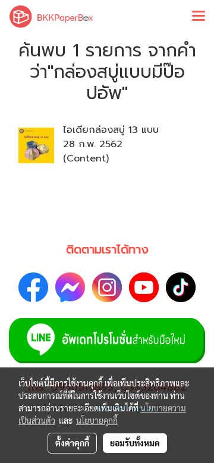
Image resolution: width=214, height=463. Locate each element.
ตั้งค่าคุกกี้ (72, 442)
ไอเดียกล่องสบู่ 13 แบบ (111, 130)
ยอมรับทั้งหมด (135, 442)
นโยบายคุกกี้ (97, 420)
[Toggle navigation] (198, 17)
